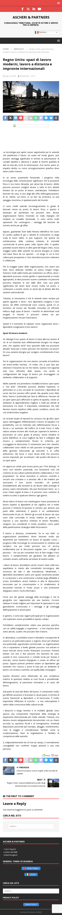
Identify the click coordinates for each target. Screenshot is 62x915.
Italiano (42, 32)
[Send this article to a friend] (25, 118)
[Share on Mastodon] (40, 118)
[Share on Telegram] (45, 118)
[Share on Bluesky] (51, 118)
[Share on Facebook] (5, 118)
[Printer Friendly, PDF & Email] (50, 755)
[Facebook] (22, 9)
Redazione (25, 76)
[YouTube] (39, 9)
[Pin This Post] (20, 118)
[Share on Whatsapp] (35, 118)
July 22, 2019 (10, 76)
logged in (19, 809)
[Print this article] (30, 118)
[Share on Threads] (56, 118)
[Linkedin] (33, 9)
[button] (58, 3)
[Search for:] (31, 826)
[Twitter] (28, 9)
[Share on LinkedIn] (15, 118)
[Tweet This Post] (10, 118)
